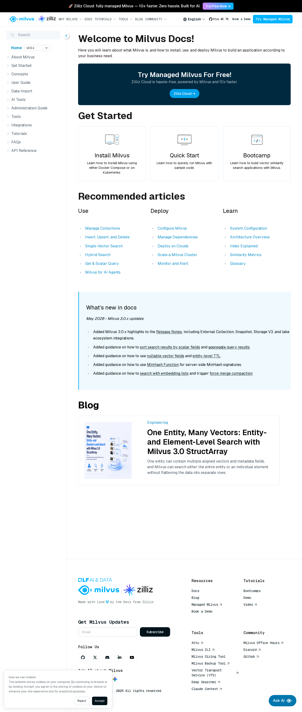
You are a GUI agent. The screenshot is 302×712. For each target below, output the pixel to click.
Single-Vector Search (104, 246)
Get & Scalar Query (102, 263)
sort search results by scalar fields (170, 347)
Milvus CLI (201, 650)
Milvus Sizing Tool (209, 656)
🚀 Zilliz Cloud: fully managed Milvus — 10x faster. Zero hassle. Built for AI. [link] (134, 6)
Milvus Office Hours (261, 643)
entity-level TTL (206, 355)
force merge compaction (231, 373)
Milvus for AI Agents (103, 272)
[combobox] (194, 19)
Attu (195, 643)
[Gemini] (115, 679)
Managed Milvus (205, 604)
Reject (81, 701)
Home (16, 47)
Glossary (238, 263)
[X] (95, 657)
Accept (100, 701)
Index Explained (244, 246)
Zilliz (148, 602)
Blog (139, 19)
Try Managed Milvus (273, 19)
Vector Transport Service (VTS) (207, 672)
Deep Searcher (204, 682)
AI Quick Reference (209, 618)
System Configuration (248, 228)
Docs (88, 19)
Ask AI (279, 700)
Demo (247, 598)
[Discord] (107, 657)
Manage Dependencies (178, 237)
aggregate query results (229, 347)
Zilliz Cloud (183, 93)
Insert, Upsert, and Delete (107, 237)
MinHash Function (163, 364)
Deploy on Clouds (173, 246)
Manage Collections (102, 228)
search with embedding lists (164, 373)
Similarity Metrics (245, 254)
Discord (250, 650)
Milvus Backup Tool (209, 663)
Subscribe (155, 632)
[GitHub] (83, 657)
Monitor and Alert (173, 263)
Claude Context (205, 689)
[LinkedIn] (119, 657)
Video (248, 604)
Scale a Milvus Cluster (177, 254)
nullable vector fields (165, 355)
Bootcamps (251, 591)
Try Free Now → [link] (218, 6)
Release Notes (169, 331)
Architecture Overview (250, 237)
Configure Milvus (172, 228)
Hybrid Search (97, 254)
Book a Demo (241, 19)
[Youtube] (132, 657)
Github (249, 656)
